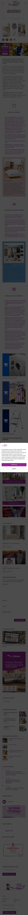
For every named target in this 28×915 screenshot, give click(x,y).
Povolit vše (14, 464)
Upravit (14, 468)
